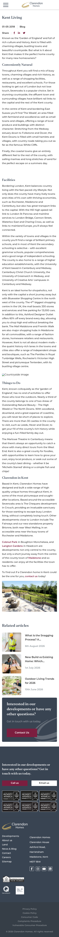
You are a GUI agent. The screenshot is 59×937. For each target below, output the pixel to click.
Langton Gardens (12, 546)
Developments (10, 836)
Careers (6, 857)
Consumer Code (29, 917)
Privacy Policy (29, 909)
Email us (44, 783)
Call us (15, 783)
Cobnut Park (9, 542)
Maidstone (34, 558)
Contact (6, 853)
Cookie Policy (30, 913)
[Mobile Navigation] (5, 5)
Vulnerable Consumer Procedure (29, 925)
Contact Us (22, 733)
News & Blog (9, 849)
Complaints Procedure (29, 921)
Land (5, 845)
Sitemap (7, 862)
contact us (31, 576)
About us (7, 840)
